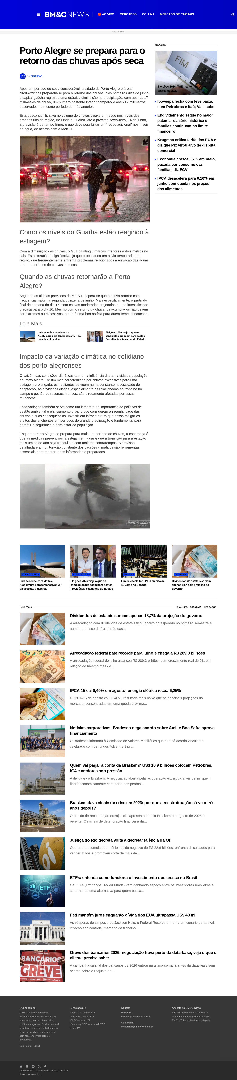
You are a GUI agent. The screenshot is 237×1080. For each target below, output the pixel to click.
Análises (182, 607)
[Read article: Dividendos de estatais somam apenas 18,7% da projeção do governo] (195, 561)
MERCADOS (128, 14)
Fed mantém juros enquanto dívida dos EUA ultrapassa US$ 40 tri (132, 915)
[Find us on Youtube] (21, 1066)
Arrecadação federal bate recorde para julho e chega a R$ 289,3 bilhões (137, 653)
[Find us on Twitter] (39, 1066)
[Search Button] (232, 14)
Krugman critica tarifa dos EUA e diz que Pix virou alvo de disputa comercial (186, 145)
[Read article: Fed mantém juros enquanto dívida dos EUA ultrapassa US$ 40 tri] (42, 928)
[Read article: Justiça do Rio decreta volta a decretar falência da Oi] (42, 853)
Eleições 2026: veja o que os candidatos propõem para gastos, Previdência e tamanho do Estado (125, 336)
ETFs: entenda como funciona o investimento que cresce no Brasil (133, 877)
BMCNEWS (37, 76)
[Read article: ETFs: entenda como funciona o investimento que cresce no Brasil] (42, 891)
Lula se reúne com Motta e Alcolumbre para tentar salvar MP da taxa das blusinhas (59, 336)
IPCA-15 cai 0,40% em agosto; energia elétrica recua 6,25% (125, 690)
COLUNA (148, 14)
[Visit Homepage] (67, 14)
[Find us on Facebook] (45, 1066)
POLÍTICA (129, 574)
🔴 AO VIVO (106, 14)
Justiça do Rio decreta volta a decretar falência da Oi (120, 840)
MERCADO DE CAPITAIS (177, 14)
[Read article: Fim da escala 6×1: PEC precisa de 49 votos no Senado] (144, 561)
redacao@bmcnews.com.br (136, 1016)
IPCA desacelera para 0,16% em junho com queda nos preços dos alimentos (185, 183)
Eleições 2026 (30, 574)
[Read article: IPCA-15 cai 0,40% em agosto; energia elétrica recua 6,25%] (42, 704)
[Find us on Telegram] (33, 1066)
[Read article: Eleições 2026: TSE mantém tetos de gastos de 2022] (186, 73)
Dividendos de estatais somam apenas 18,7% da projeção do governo (191, 585)
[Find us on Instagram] (27, 1066)
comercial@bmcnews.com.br (137, 1026)
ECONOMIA (181, 574)
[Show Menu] (38, 14)
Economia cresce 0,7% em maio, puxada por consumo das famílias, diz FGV (186, 164)
